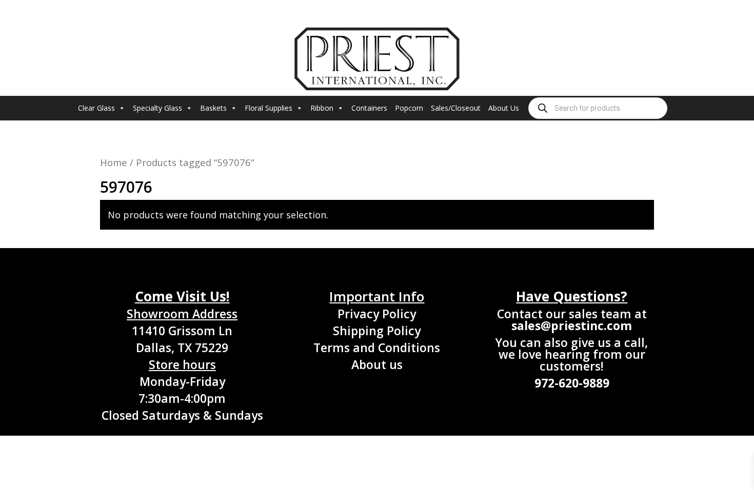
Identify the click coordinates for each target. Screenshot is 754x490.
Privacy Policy (377, 313)
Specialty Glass (157, 108)
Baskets (213, 108)
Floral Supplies (268, 108)
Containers (369, 108)
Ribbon (321, 108)
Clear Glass (96, 108)
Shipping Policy (377, 330)
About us (377, 364)
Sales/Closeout (456, 108)
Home (113, 162)
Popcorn (409, 108)
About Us (503, 108)
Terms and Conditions (376, 347)
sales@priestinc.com (571, 325)
